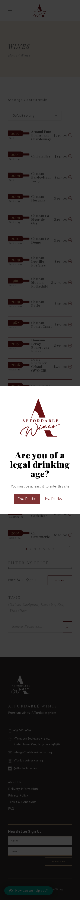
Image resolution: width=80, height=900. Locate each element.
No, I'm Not (53, 498)
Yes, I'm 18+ (26, 498)
